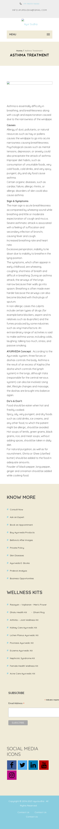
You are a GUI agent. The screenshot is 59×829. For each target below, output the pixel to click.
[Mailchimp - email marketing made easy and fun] (29, 738)
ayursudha (39, 801)
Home (19, 50)
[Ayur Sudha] (29, 24)
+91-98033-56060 (31, 3)
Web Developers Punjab (19, 823)
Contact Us (23, 812)
